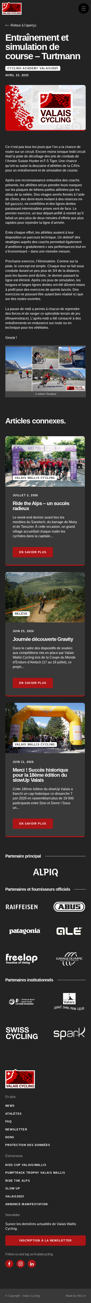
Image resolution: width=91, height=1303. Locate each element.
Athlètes (13, 1113)
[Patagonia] (25, 931)
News (10, 1105)
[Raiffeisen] (22, 906)
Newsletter (16, 1129)
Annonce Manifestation (26, 1204)
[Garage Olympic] (69, 959)
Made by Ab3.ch (76, 1295)
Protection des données (27, 1145)
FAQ (8, 1121)
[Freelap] (22, 959)
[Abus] (69, 906)
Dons (9, 1137)
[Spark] (69, 1033)
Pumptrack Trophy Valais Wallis (35, 1172)
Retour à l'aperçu (23, 25)
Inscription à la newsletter (45, 1240)
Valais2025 (14, 1196)
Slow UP (12, 1188)
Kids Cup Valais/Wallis (26, 1165)
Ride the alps (17, 1180)
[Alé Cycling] (69, 931)
